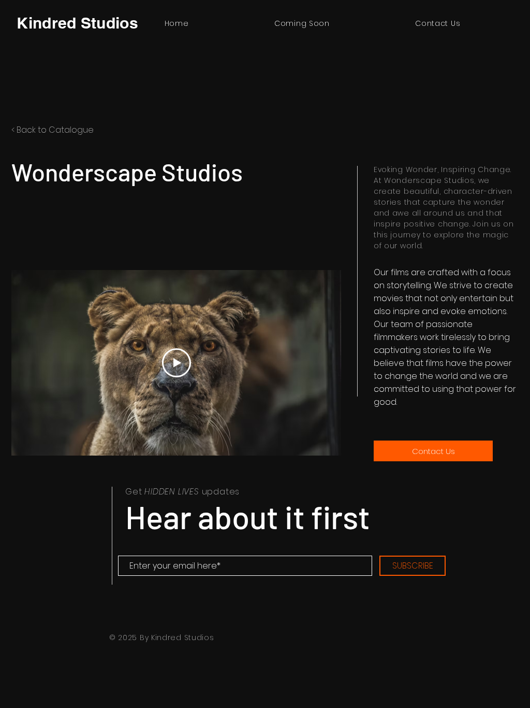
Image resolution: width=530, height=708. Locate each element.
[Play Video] (176, 362)
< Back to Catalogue (52, 130)
